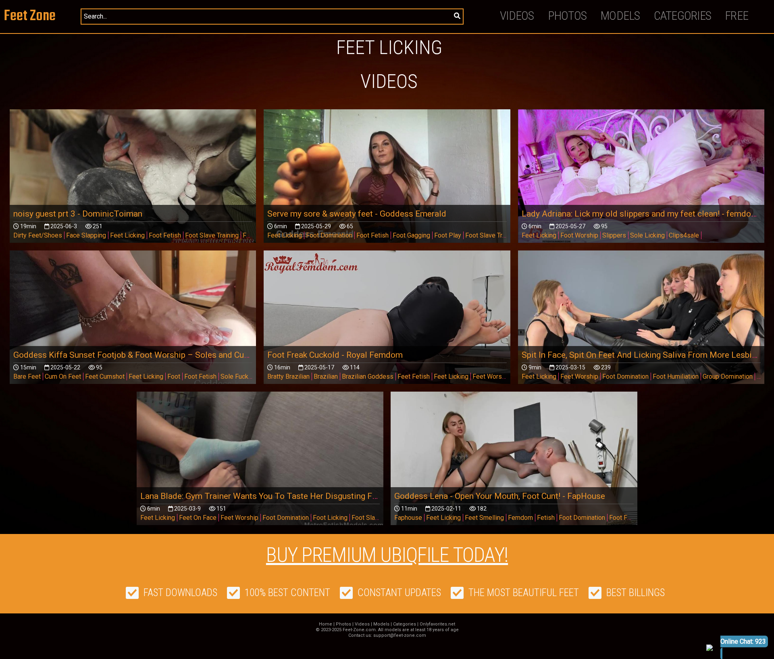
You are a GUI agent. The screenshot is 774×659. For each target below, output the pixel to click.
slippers (614, 235)
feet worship (491, 376)
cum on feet (63, 376)
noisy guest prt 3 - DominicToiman (77, 214)
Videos (517, 15)
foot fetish (165, 235)
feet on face (197, 517)
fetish (546, 517)
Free (736, 15)
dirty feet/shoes (37, 235)
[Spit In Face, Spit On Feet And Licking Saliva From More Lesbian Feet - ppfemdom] (641, 319)
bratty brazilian (288, 376)
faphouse (408, 517)
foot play (447, 235)
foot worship (579, 235)
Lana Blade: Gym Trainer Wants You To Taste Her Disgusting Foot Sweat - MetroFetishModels (315, 496)
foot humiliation (676, 376)
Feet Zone (30, 16)
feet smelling (484, 517)
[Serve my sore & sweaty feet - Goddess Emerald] (387, 178)
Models (620, 15)
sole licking (647, 235)
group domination (728, 376)
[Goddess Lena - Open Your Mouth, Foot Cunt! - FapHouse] (514, 461)
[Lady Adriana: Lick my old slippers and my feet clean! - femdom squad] (641, 178)
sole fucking (239, 376)
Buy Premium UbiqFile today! (387, 555)
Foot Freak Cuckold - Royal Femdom (335, 355)
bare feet (27, 376)
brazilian (326, 376)
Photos (567, 15)
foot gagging (411, 235)
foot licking (330, 517)
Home (325, 624)
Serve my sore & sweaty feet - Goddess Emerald (356, 214)
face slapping (86, 235)
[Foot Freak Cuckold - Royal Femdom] (387, 319)
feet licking (127, 235)
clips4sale (684, 235)
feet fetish (413, 376)
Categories (683, 15)
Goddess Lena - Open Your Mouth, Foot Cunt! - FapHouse (499, 496)
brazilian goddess (367, 376)
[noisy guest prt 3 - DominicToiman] (133, 178)
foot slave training (212, 235)
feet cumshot (105, 376)
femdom (520, 517)
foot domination (329, 235)
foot (173, 376)
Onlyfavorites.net (437, 624)
